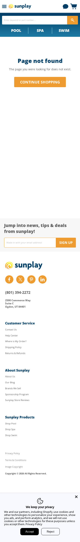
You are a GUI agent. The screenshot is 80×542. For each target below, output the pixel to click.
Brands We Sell (13, 388)
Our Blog (10, 382)
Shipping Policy (13, 347)
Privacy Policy (12, 453)
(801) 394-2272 (17, 292)
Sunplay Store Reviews (17, 400)
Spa (40, 30)
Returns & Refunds (15, 353)
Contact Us (11, 329)
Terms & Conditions (15, 460)
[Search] (72, 20)
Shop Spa (10, 429)
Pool (16, 30)
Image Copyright (14, 466)
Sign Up (66, 242)
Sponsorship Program (17, 394)
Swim (64, 30)
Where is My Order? (15, 341)
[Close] (76, 497)
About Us (10, 376)
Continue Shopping (40, 82)
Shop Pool (10, 423)
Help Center (11, 335)
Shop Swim (11, 435)
